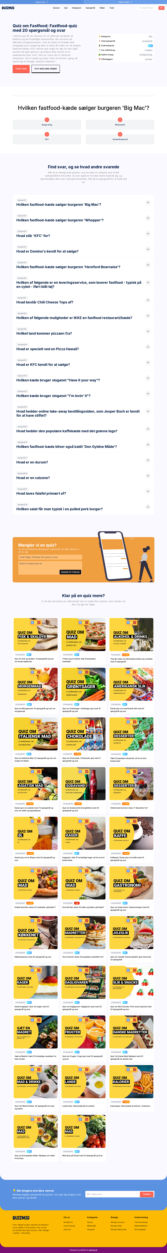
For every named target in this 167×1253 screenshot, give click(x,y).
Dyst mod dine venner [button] (46, 69)
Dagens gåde (124, 2)
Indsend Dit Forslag (70, 572)
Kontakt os (68, 1222)
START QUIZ (21, 69)
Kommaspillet (140, 1229)
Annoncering (69, 1226)
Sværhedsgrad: (106, 45)
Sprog (89, 1222)
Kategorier (76, 8)
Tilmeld (147, 1194)
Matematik (91, 1226)
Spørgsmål (90, 8)
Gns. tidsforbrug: (106, 50)
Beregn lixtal (116, 1226)
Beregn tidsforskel (118, 1229)
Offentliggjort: (105, 59)
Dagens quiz (40, 2)
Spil (65, 8)
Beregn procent (117, 1222)
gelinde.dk (93, 1250)
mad (150, 36)
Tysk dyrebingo (141, 1222)
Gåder (102, 8)
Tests (111, 8)
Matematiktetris (140, 1226)
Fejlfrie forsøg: (106, 54)
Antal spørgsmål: (106, 41)
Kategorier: (104, 36)
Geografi (91, 1229)
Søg (161, 8)
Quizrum (67, 1229)
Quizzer (56, 8)
